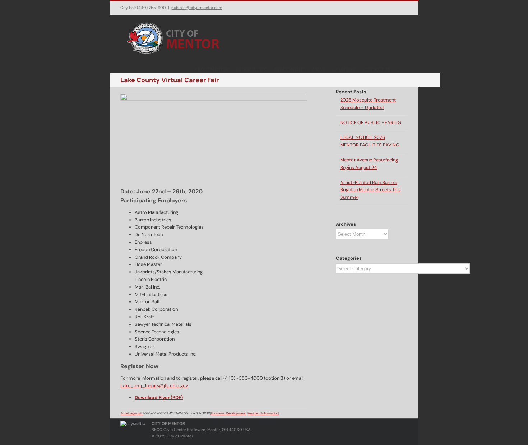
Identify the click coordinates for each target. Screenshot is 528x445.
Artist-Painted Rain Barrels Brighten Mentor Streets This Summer (370, 190)
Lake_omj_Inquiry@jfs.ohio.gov (154, 386)
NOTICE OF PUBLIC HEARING (370, 123)
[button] (398, 69)
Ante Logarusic (131, 413)
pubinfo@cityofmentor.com (196, 7)
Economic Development (228, 413)
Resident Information (262, 413)
